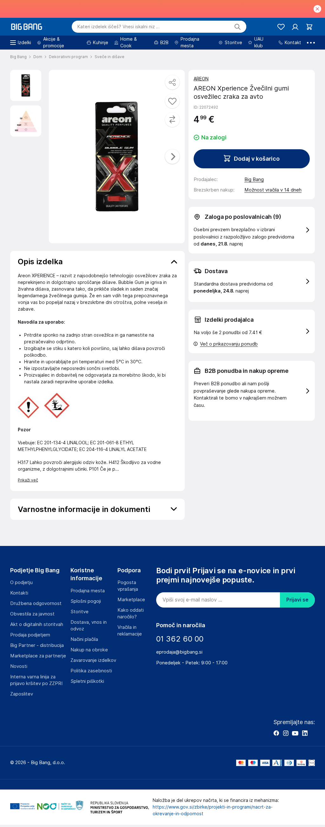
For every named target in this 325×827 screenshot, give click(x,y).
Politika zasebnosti (91, 671)
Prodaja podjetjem (30, 635)
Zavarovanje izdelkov (93, 660)
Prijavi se (297, 600)
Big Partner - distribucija (37, 645)
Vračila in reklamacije (129, 630)
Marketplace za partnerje (38, 656)
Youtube (295, 733)
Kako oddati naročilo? (130, 613)
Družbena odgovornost (36, 603)
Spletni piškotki (87, 681)
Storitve (79, 612)
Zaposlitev (21, 694)
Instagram (286, 733)
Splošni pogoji (85, 601)
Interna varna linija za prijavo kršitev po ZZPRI (36, 680)
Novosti (18, 666)
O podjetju (21, 582)
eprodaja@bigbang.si (179, 652)
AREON (201, 78)
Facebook (276, 733)
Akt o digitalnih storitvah (36, 624)
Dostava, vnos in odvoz (88, 625)
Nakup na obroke (89, 650)
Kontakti (19, 593)
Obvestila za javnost (32, 614)
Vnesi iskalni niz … (118, 26)
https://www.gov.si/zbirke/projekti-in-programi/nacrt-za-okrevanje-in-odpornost (213, 810)
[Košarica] (309, 26)
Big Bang (254, 179)
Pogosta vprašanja (127, 586)
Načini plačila (84, 639)
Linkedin (305, 733)
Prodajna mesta (87, 591)
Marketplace (131, 599)
